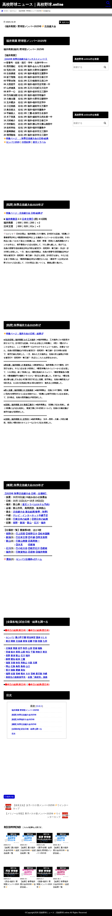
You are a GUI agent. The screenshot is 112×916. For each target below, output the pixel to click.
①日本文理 (21, 537)
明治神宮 (31, 637)
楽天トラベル (39, 142)
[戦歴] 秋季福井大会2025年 (23, 720)
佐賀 (13, 674)
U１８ (44, 637)
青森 (15, 648)
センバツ (10, 637)
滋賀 (8, 663)
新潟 (22, 522)
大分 (28, 674)
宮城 (35, 648)
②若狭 (31, 552)
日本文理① (28, 219)
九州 (45, 641)
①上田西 (20, 533)
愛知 (13, 659)
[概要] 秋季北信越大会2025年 (24, 724)
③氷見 (19, 544)
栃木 (13, 652)
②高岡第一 (34, 541)
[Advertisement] (37, 171)
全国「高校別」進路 (37, 677)
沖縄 (45, 674)
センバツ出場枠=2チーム (29, 559)
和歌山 (24, 663)
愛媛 (18, 670)
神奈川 (39, 652)
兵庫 (35, 663)
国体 (38, 637)
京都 (13, 663)
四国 (40, 641)
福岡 (8, 674)
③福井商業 (41, 552)
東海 (25, 641)
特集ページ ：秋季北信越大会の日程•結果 (27, 138)
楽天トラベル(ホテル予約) (35, 504)
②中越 (31, 537)
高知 (23, 670)
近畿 (30, 641)
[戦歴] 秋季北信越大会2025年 (24, 715)
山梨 (23, 652)
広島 (13, 666)
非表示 (39, 706)
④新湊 (31, 544)
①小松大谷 (21, 548)
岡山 (8, 666)
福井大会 (10, 797)
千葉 (33, 652)
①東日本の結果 (21, 519)
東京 (45, 652)
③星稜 (43, 548)
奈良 (18, 663)
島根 (23, 666)
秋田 (25, 648)
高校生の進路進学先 (16, 677)
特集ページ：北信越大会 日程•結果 (23, 213)
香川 (8, 670)
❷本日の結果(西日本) (38, 630)
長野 (15, 522)
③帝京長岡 (41, 537)
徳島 (13, 670)
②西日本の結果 (40, 519)
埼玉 (28, 652)
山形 (30, 648)
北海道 (9, 648)
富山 (29, 522)
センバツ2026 (13, 142)
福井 (43, 522)
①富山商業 (21, 541)
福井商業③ (11, 219)
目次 (13, 734)
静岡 (8, 659)
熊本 (23, 674)
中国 (35, 641)
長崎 (18, 674)
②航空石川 (34, 548)
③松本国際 (44, 533)
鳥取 (18, 666)
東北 (8, 641)
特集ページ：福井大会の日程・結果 (23, 333)
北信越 (19, 641)
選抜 (8, 559)
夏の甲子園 (20, 637)
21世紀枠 (26, 142)
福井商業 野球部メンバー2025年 (25, 710)
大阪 (30, 663)
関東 (13, 641)
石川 (36, 522)
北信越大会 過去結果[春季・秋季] (30, 512)
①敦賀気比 (21, 552)
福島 (40, 648)
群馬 (18, 652)
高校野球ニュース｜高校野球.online (32, 4)
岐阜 (18, 659)
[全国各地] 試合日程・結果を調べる (27, 729)
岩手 (20, 648)
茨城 (8, 652)
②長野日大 (31, 533)
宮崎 (33, 674)
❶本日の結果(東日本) (15, 630)
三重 (23, 659)
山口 (28, 666)
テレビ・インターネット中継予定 (30, 515)
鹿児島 (39, 674)
